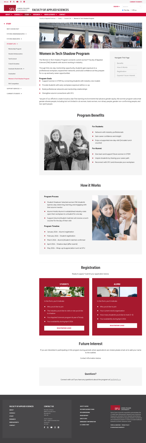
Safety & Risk (84, 406)
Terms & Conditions (116, 425)
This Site (126, 10)
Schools (17, 15)
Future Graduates (13, 39)
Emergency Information (88, 422)
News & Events (49, 15)
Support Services (13, 88)
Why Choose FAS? (13, 29)
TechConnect (12, 59)
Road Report (84, 415)
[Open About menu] (11, 14)
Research (36, 15)
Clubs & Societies (13, 64)
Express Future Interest (126, 75)
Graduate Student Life (15, 69)
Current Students (136, 2)
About (7, 15)
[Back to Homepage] (17, 8)
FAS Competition (13, 84)
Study (27, 15)
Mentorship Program (14, 49)
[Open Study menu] (30, 14)
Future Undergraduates (16, 34)
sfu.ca (6, 2)
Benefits (120, 63)
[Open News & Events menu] (56, 14)
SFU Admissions (85, 412)
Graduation (11, 74)
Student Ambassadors (15, 54)
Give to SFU (83, 418)
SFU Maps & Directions (87, 409)
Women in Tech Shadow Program (18, 79)
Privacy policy (125, 425)
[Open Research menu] (42, 14)
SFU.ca (134, 10)
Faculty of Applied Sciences (50, 10)
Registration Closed (64, 328)
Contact (62, 15)
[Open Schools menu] (22, 14)
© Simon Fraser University (117, 427)
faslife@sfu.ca (115, 379)
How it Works (122, 67)
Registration (121, 71)
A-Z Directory (84, 425)
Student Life (67, 18)
